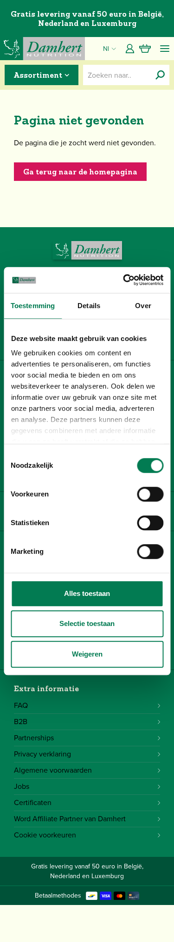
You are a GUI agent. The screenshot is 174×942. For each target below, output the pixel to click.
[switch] (150, 494)
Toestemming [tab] (33, 306)
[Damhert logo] (42, 48)
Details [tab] (88, 306)
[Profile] (130, 48)
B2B (20, 721)
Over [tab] (143, 306)
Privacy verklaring (42, 754)
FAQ (21, 705)
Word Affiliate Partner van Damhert (70, 818)
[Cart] (145, 48)
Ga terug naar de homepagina (80, 172)
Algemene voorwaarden (53, 770)
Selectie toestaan (87, 623)
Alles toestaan (87, 593)
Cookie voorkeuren (45, 835)
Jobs (21, 786)
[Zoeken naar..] (160, 75)
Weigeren (87, 654)
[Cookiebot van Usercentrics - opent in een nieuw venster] (123, 280)
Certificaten (33, 802)
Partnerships (34, 737)
